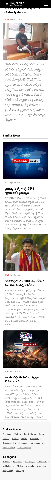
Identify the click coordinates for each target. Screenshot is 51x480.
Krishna (6, 438)
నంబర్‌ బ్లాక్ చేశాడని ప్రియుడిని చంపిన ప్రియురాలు (22, 10)
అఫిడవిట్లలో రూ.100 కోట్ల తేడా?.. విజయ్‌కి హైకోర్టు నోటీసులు (25, 283)
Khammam (42, 461)
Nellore (24, 438)
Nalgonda (30, 466)
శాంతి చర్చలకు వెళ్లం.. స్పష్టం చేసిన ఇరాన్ (22, 379)
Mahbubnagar (8, 466)
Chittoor (17, 434)
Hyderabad (17, 461)
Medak (20, 466)
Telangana (9, 457)
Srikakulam (7, 443)
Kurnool (15, 438)
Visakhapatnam (21, 443)
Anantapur (7, 434)
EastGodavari (30, 434)
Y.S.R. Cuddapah (24, 448)
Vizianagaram (37, 443)
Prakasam (34, 438)
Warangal (20, 470)
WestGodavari (9, 448)
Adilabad (6, 461)
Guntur (41, 434)
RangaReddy (8, 470)
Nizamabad (41, 466)
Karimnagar (30, 461)
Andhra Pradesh (13, 429)
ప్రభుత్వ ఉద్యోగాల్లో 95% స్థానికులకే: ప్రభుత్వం (19, 190)
